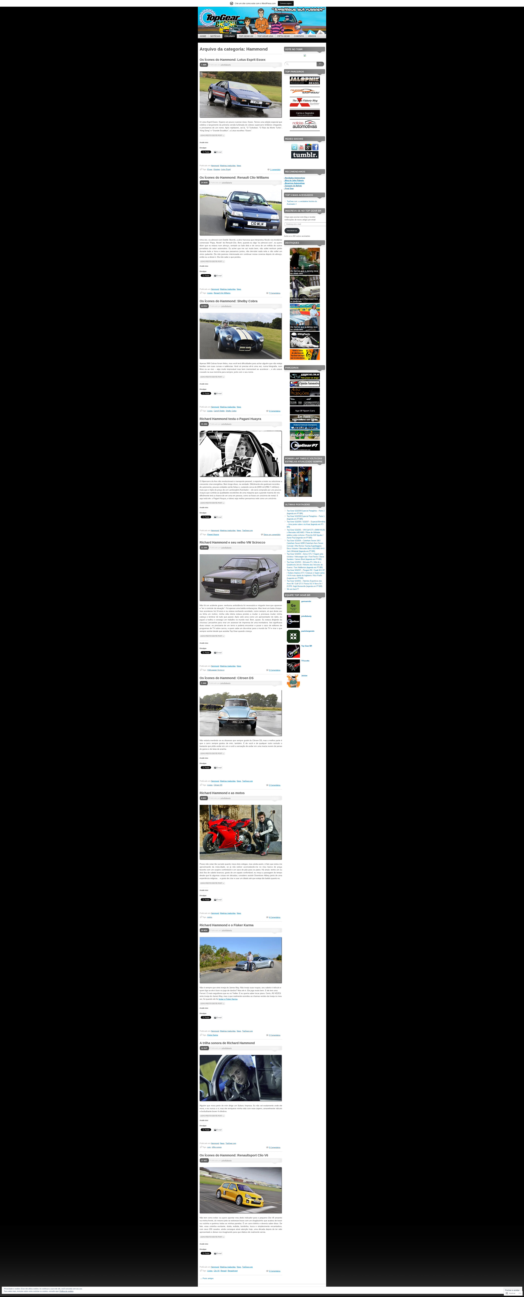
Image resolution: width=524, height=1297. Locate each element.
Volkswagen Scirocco (215, 670)
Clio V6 (216, 1271)
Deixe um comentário (272, 535)
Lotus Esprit (226, 169)
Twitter (310, 33)
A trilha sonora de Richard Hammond (227, 1043)
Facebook (301, 33)
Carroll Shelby (219, 411)
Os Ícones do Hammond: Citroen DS (227, 678)
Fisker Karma (212, 1035)
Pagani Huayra (213, 534)
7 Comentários (274, 293)
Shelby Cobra (231, 411)
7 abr (203, 65)
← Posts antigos (207, 1278)
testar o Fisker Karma (228, 999)
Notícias (215, 36)
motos (209, 917)
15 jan (204, 424)
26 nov (204, 930)
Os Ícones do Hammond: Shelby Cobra (228, 301)
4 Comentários (274, 917)
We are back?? (293, 589)
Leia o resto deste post (212, 135)
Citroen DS (218, 785)
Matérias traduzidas (228, 166)
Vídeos (312, 36)
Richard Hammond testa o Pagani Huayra (230, 419)
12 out (204, 1048)
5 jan (203, 683)
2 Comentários (274, 785)
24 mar (204, 183)
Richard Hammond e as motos (222, 793)
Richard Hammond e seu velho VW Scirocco (232, 542)
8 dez (203, 798)
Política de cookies (66, 1291)
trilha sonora (216, 1147)
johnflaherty (226, 65)
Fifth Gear (283, 36)
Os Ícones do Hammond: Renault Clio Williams (234, 177)
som (209, 1147)
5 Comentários (274, 411)
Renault (224, 1271)
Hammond (215, 166)
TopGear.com (247, 530)
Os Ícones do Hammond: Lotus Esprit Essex (233, 59)
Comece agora (285, 3)
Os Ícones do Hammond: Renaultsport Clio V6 (234, 1155)
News (239, 166)
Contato (299, 36)
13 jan (204, 548)
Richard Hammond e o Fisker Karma (227, 925)
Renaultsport (233, 1271)
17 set (204, 1161)
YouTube (320, 33)
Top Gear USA (265, 36)
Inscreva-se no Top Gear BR (303, 211)
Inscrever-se (292, 231)
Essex (209, 169)
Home (203, 36)
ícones (210, 293)
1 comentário (275, 170)
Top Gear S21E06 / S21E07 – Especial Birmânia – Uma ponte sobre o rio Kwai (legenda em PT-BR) (306, 524)
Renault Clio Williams (222, 293)
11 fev (204, 306)
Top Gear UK (246, 36)
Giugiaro (216, 169)
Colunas (229, 36)
